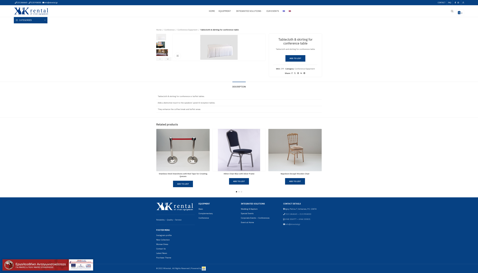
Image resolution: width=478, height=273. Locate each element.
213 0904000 (305, 214)
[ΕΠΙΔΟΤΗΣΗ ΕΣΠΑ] (47, 265)
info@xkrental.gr (51, 2)
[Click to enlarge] (178, 56)
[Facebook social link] (455, 2)
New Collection (163, 240)
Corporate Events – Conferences (255, 218)
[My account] (463, 2)
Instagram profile (164, 235)
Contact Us (161, 249)
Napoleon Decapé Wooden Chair (295, 174)
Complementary (206, 213)
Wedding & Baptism (249, 209)
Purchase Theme (163, 257)
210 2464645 (22, 2)
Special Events (247, 213)
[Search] (452, 11)
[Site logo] (31, 11)
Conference (169, 30)
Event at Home (247, 222)
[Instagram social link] (458, 2)
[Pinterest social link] (298, 73)
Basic (201, 209)
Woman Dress (162, 244)
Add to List (295, 58)
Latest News (161, 253)
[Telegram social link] (304, 73)
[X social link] (295, 73)
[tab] (239, 85)
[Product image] (239, 150)
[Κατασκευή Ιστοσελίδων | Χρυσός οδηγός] (204, 268)
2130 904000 (35, 2)
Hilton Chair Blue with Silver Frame (239, 174)
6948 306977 (291, 219)
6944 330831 (304, 219)
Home (159, 30)
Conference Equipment (187, 30)
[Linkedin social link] (301, 73)
